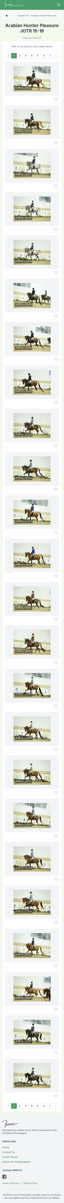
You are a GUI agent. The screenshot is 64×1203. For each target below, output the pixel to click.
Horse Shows (10, 1156)
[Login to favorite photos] (56, 99)
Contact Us (8, 1152)
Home (5, 1147)
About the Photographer (16, 1161)
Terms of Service (10, 1183)
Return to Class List (32, 38)
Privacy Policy (31, 1183)
